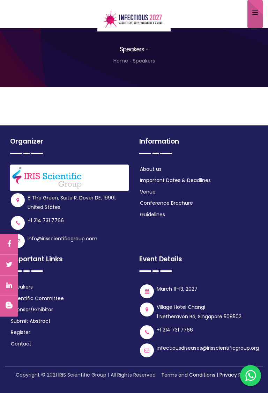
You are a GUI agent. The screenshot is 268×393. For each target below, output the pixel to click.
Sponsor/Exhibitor (32, 309)
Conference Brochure (166, 202)
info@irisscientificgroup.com (62, 238)
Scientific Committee (37, 298)
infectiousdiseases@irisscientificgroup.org (208, 347)
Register (20, 332)
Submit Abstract (31, 321)
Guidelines (152, 214)
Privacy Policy (235, 374)
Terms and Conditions (188, 374)
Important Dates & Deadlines (175, 180)
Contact (21, 343)
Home (120, 60)
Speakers (22, 286)
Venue (148, 191)
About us (151, 169)
